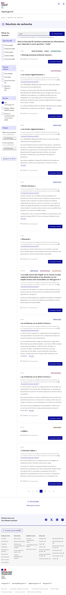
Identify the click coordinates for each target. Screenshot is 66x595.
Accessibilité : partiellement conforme (19, 589)
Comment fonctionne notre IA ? (30, 82)
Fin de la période (8, 144)
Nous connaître (5, 559)
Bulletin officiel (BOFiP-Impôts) (9, 109)
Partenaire (8, 52)
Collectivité (9, 56)
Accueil (3, 17)
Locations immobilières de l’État (45, 555)
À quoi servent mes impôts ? (18, 551)
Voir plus (48, 108)
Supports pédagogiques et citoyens (18, 556)
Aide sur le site (17, 538)
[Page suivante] (49, 491)
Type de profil (7, 41)
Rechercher (58, 4)
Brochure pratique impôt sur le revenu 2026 (9, 117)
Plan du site (4, 589)
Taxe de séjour (56, 550)
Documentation (5, 557)
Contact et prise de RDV (13, 530)
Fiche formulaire (9, 81)
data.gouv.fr (46, 583)
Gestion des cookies (20, 592)
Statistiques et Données (4, 550)
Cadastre (41, 541)
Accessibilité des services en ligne (40, 589)
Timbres (41, 547)
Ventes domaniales (44, 558)
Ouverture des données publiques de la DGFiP (19, 545)
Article (7, 77)
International (9, 59)
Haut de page (34, 501)
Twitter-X (52, 520)
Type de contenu (5, 68)
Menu (63, 4)
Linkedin (57, 520)
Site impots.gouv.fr (9, 104)
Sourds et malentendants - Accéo (30, 540)
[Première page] (28, 491)
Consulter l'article (55, 62)
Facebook (46, 520)
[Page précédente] (32, 491)
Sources (5, 98)
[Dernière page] (53, 491)
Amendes (41, 538)
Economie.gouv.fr (56, 556)
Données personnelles (6, 592)
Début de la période (9, 133)
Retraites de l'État (56, 538)
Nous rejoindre (5, 562)
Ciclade (54, 558)
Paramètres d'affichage (35, 592)
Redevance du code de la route (58, 546)
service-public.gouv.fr (18, 583)
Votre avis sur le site (33, 505)
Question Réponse (7, 88)
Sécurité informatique (19, 541)
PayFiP (41, 544)
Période (5, 128)
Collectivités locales (57, 553)
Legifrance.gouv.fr (33, 583)
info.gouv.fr (4, 583)
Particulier (8, 45)
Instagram (62, 520)
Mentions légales (55, 589)
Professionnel (9, 49)
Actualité (8, 74)
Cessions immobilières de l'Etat (44, 550)
